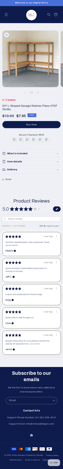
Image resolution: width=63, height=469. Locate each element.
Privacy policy (52, 455)
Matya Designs (18, 455)
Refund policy (16, 460)
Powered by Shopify (34, 455)
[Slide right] (38, 92)
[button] (6, 14)
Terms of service (32, 460)
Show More (35, 344)
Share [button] (8, 179)
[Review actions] (57, 236)
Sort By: (43, 226)
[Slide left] (25, 92)
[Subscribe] (53, 400)
